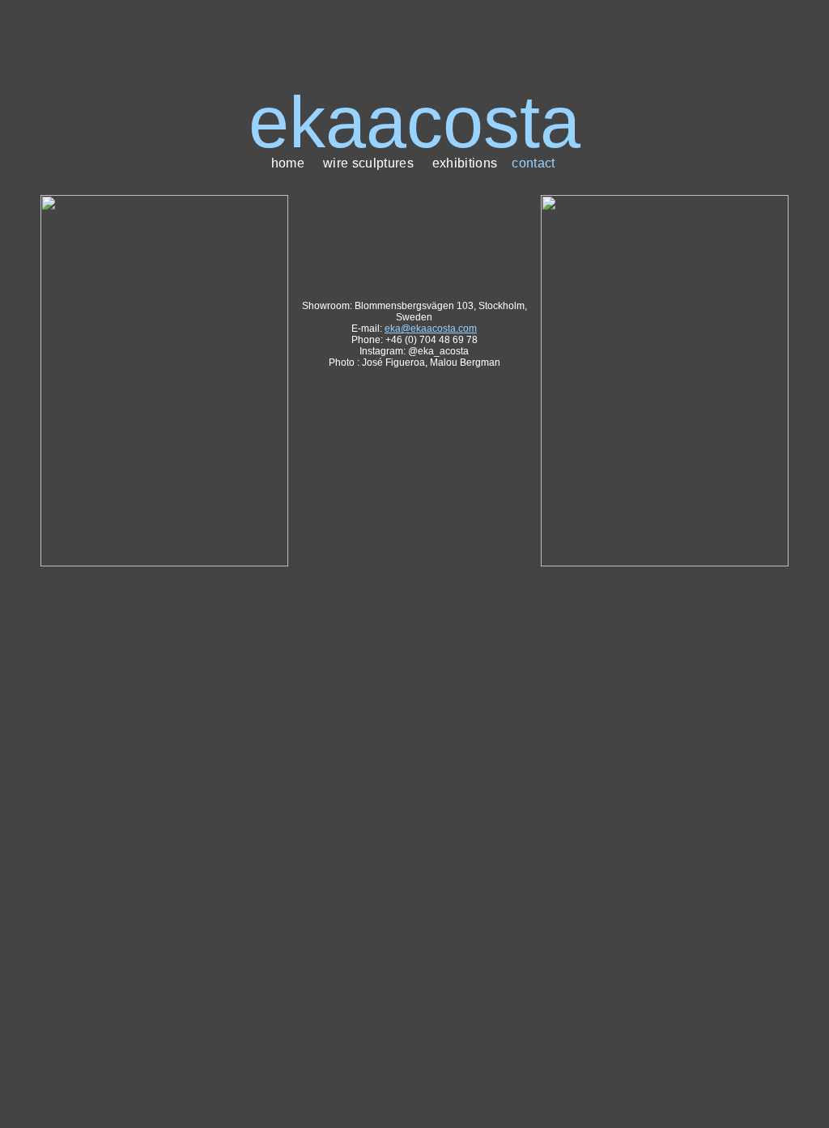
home (287, 163)
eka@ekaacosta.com (431, 328)
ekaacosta (414, 122)
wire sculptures (368, 163)
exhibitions (465, 163)
